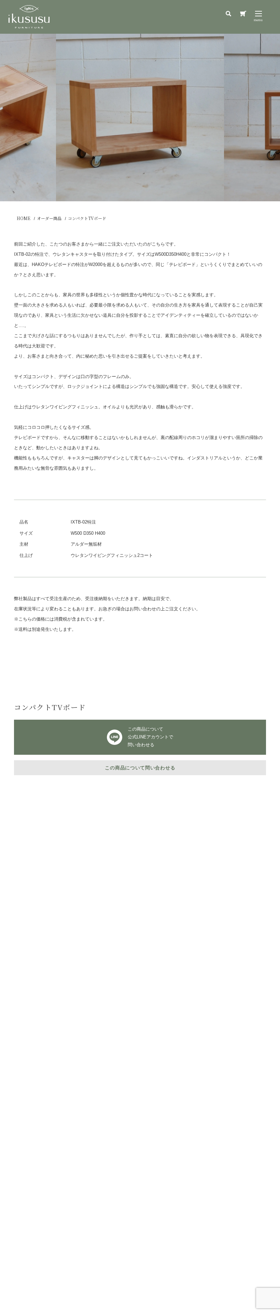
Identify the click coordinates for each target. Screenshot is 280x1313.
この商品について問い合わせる (140, 767)
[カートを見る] (243, 14)
